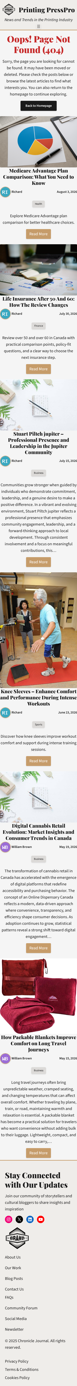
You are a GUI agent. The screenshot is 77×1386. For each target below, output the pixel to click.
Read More (38, 234)
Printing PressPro (47, 9)
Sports (38, 724)
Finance (38, 326)
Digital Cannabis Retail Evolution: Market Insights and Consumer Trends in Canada (38, 832)
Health (38, 204)
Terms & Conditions (21, 1369)
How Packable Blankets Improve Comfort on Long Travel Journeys (38, 1043)
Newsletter (14, 1329)
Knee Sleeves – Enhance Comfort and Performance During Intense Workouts (38, 697)
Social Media (16, 1319)
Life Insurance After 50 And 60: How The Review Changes (38, 301)
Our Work (13, 1268)
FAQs (9, 1297)
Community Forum (21, 1308)
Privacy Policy (16, 1361)
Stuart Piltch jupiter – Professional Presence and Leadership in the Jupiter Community (38, 443)
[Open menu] (38, 26)
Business (38, 473)
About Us (13, 1257)
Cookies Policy (17, 1378)
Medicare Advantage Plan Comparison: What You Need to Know (38, 176)
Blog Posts (14, 1278)
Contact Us (14, 1289)
